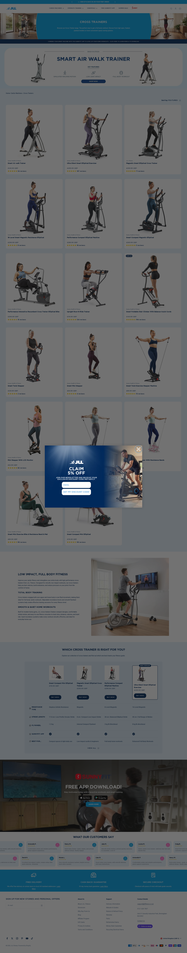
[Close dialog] (138, 449)
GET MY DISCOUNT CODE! (76, 492)
